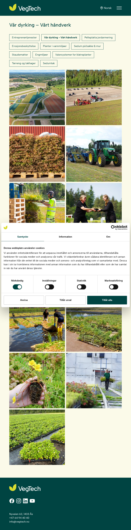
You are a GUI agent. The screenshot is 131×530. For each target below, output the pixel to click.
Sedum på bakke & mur (87, 46)
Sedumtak (49, 63)
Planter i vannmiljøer (55, 46)
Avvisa (24, 300)
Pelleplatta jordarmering (99, 37)
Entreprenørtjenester (24, 37)
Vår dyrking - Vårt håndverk (60, 37)
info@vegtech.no (19, 521)
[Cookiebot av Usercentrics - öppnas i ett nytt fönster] (113, 227)
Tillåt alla (107, 300)
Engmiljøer (41, 54)
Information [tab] (65, 236)
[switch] (49, 286)
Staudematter (20, 54)
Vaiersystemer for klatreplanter (73, 54)
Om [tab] (108, 236)
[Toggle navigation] (119, 8)
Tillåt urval (65, 300)
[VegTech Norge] (24, 8)
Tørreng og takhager (24, 63)
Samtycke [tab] (22, 236)
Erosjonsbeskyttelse (24, 46)
